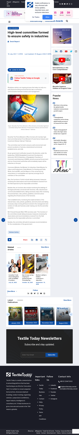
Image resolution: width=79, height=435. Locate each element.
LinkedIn (53, 385)
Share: (25, 240)
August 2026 (47, 323)
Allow (47, 17)
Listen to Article (18, 70)
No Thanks (35, 17)
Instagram (54, 399)
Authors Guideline (67, 433)
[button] (9, 22)
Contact (41, 399)
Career (57, 2)
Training (57, 431)
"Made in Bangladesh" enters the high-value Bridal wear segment (60, 131)
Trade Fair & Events (48, 431)
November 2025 (31, 323)
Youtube (53, 392)
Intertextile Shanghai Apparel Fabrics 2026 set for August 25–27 (60, 142)
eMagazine (16, 2)
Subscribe (51, 355)
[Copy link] (46, 240)
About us (30, 431)
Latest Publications (13, 301)
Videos (59, 433)
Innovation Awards (54, 21)
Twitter (53, 395)
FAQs (41, 402)
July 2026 (63, 323)
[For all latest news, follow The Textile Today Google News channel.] (44, 293)
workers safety (14, 232)
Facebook (54, 388)
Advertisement (51, 433)
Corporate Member (66, 431)
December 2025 (15, 323)
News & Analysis (13, 28)
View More (45, 247)
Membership (36, 21)
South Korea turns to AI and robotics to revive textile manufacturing (61, 152)
